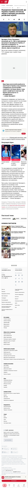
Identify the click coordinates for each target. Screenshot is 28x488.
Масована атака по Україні (9, 340)
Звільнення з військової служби (10, 350)
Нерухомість (7, 404)
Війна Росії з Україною (9, 332)
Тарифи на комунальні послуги (10, 370)
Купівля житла (7, 408)
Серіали (5, 387)
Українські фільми (8, 382)
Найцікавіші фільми (8, 380)
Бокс (5, 416)
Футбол (5, 417)
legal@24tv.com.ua (16, 471)
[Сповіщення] (26, 2)
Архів (16, 303)
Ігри (16, 307)
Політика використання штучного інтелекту (6, 307)
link (15, 275)
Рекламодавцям (5, 300)
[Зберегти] (24, 19)
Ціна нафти (6, 365)
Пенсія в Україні (7, 374)
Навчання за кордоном (9, 400)
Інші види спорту (7, 423)
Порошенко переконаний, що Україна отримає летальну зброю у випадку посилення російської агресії (20, 5)
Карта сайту (17, 305)
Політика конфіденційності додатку (7, 310)
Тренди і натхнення (8, 409)
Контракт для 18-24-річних (9, 355)
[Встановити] (14, 479)
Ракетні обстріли (7, 333)
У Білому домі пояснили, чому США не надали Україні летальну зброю (13, 138)
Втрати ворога (7, 344)
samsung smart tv (14, 452)
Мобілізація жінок (7, 354)
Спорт (5, 414)
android (5, 449)
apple (14, 449)
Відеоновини (6, 324)
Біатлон (5, 421)
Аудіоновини (6, 326)
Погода (5, 327)
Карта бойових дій (8, 335)
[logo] (5, 2)
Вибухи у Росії (7, 342)
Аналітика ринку (7, 406)
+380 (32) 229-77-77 (9, 470)
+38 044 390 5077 (18, 270)
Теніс (5, 419)
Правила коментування (19, 292)
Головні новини (7, 319)
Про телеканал (5, 295)
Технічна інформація (19, 294)
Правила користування (6, 302)
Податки (5, 372)
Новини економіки (8, 363)
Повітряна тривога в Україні (10, 339)
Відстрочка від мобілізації (9, 357)
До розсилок (8, 440)
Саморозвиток (7, 398)
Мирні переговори (8, 337)
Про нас (3, 289)
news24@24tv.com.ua (6, 270)
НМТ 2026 (6, 396)
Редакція (3, 291)
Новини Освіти (7, 391)
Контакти (17, 296)
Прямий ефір (6, 322)
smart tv (5, 452)
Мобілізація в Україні (9, 348)
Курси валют (6, 367)
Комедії (5, 385)
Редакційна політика (6, 293)
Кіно (5, 378)
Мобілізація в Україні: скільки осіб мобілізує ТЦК (14, 359)
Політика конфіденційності (7, 304)
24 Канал (3, 5)
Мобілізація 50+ (7, 352)
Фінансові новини (8, 368)
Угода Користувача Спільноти (19, 290)
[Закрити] (26, 477)
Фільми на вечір (7, 383)
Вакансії (16, 298)
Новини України (9, 5)
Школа (5, 395)
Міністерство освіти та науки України (12, 393)
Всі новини (6, 317)
